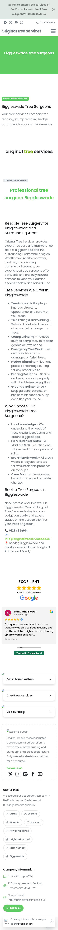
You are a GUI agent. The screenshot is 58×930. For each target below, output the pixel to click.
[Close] (53, 9)
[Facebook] (5, 22)
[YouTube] (16, 22)
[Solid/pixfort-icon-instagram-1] (18, 773)
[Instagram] (21, 22)
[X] (10, 22)
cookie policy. (25, 923)
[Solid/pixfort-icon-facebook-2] (32, 773)
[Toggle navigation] (53, 31)
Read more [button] (11, 639)
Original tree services (21, 31)
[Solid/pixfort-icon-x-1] (10, 773)
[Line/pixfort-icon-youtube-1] (40, 773)
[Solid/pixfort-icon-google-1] (25, 773)
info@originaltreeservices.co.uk (27, 539)
